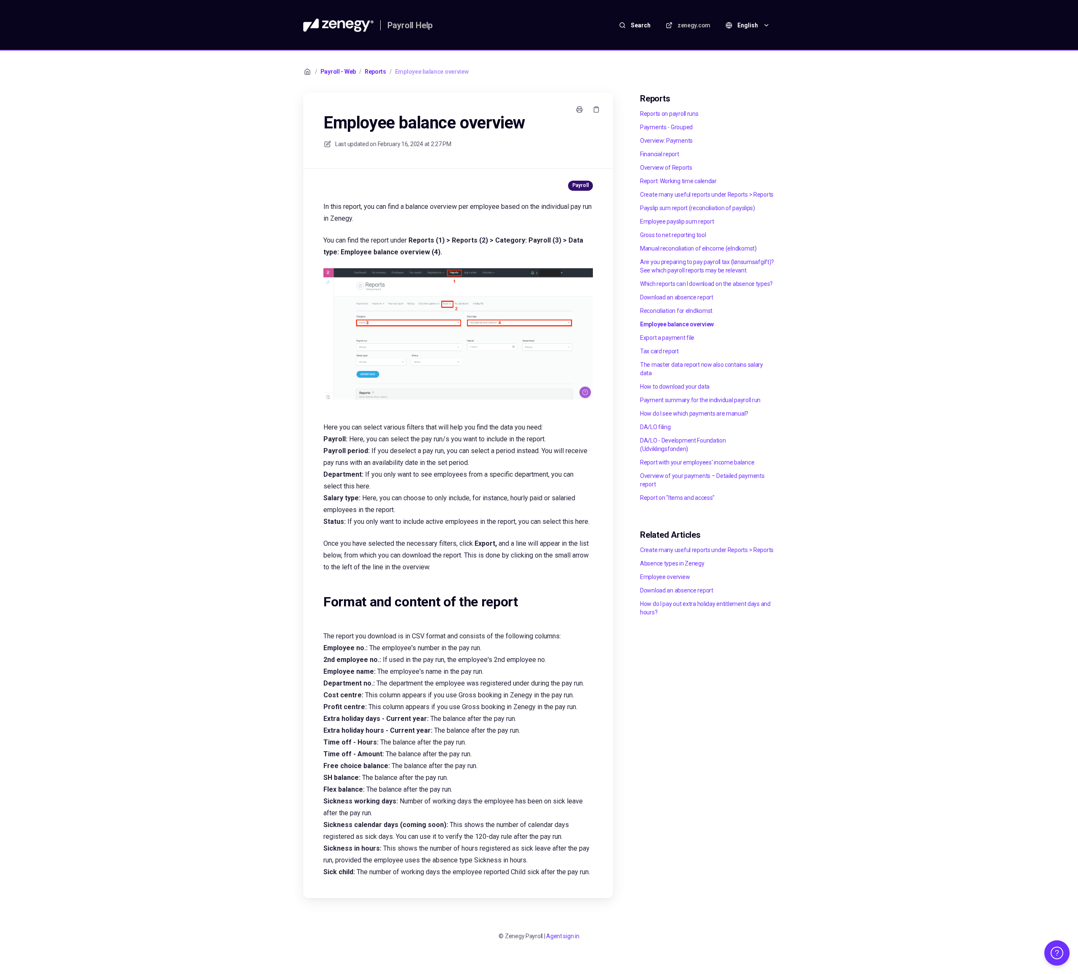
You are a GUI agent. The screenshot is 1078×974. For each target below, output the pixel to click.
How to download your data (675, 386)
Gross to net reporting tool (673, 235)
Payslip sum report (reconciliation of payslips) (697, 208)
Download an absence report (676, 297)
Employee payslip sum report (677, 221)
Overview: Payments (666, 140)
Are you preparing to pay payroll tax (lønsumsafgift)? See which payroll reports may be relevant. (707, 266)
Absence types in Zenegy (672, 563)
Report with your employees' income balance (697, 462)
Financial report (659, 154)
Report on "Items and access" (677, 497)
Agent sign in (562, 936)
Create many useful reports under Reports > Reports (707, 194)
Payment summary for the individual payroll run (700, 400)
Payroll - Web (338, 71)
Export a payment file (667, 337)
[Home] (338, 25)
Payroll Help (410, 25)
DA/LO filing (655, 427)
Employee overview (665, 577)
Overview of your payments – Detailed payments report (702, 480)
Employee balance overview (432, 71)
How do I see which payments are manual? (694, 413)
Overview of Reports (666, 167)
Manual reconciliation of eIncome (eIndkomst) (698, 248)
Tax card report (659, 351)
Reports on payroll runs (669, 113)
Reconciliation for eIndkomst (676, 310)
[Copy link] (596, 109)
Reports (375, 71)
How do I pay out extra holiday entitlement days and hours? (705, 608)
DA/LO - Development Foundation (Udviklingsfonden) (683, 444)
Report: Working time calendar (678, 181)
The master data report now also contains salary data (701, 368)
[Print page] (579, 109)
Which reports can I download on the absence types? (706, 283)
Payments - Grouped (666, 127)
